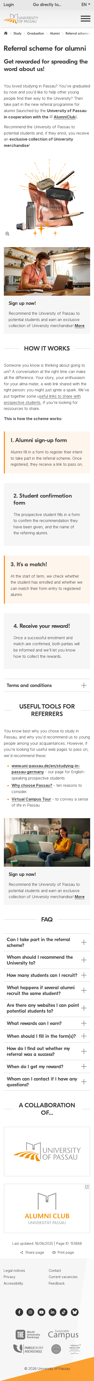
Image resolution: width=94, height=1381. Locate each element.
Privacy (9, 1277)
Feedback (57, 1283)
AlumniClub (64, 116)
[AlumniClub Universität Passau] (47, 1208)
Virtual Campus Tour (31, 799)
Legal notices (14, 1270)
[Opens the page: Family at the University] (28, 1349)
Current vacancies (63, 1277)
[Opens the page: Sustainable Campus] (63, 1334)
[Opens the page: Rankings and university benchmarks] (28, 1334)
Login (9, 5)
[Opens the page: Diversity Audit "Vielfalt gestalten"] (75, 1349)
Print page (66, 1252)
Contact (55, 1270)
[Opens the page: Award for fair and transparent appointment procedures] (56, 1349)
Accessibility (13, 1283)
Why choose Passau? (32, 785)
